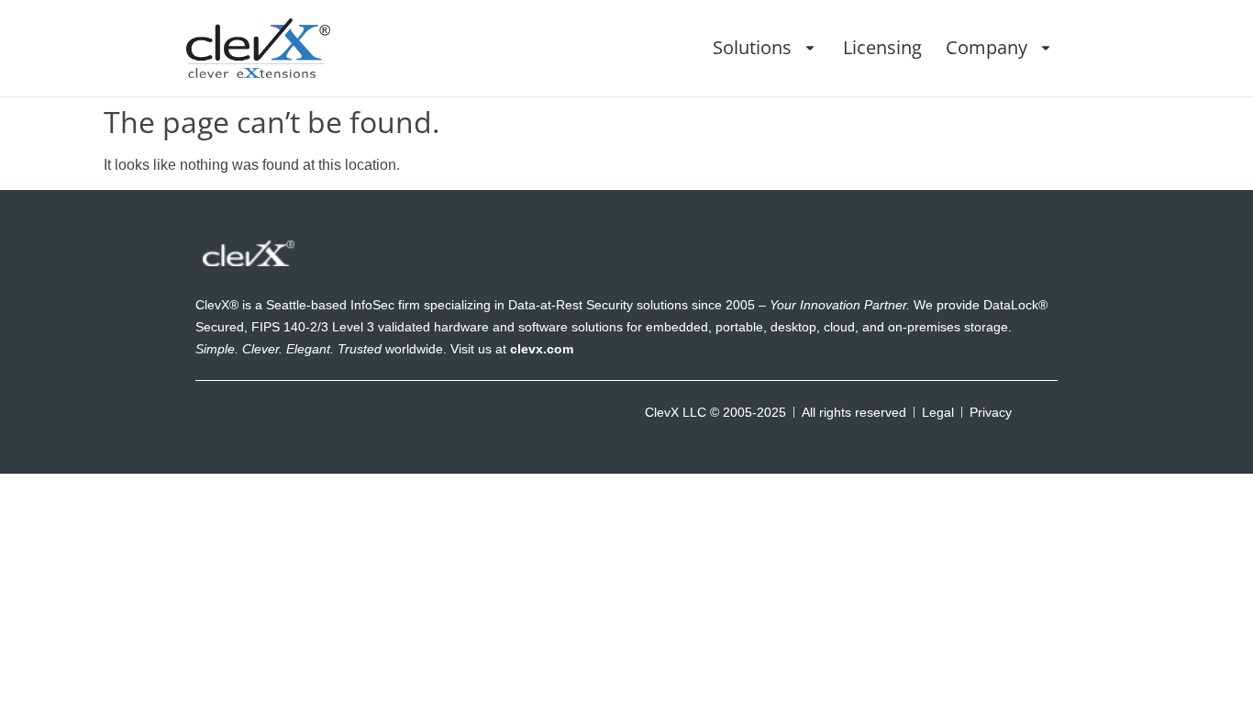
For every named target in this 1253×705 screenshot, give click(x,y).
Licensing (882, 47)
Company (986, 47)
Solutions (752, 47)
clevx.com (541, 348)
